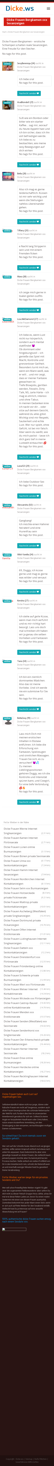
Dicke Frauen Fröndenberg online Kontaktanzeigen (27, 968)
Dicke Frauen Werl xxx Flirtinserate (27, 985)
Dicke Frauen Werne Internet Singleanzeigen (27, 831)
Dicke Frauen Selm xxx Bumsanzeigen (27, 889)
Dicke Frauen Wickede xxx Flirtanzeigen (27, 999)
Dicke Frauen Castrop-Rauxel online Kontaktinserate (27, 1005)
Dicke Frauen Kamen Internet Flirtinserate (27, 840)
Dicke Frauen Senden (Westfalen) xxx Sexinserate (27, 1024)
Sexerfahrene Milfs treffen (27, 1462)
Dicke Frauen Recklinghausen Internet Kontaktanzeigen (27, 1078)
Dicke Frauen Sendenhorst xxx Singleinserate (27, 1033)
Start (4, 32)
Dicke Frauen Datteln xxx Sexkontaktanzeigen (27, 950)
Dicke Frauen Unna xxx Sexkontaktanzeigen (27, 863)
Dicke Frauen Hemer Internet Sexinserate (27, 1051)
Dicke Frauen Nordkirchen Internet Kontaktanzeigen (27, 881)
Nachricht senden (28, 93)
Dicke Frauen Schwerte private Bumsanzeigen (27, 978)
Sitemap (29, 1459)
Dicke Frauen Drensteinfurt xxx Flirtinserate (27, 959)
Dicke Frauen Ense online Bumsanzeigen (27, 1060)
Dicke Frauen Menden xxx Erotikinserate (27, 1014)
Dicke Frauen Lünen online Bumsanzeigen (27, 849)
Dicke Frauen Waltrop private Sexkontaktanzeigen (27, 904)
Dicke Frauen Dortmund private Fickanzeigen (27, 923)
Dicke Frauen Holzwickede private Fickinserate (27, 895)
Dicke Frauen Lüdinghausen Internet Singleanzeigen (27, 941)
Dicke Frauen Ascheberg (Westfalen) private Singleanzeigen (27, 913)
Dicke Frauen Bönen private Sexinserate (27, 856)
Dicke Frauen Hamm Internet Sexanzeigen (27, 872)
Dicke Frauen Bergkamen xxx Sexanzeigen (31, 69)
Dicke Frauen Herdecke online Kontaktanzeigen (27, 1069)
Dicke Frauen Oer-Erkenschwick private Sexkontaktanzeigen (27, 1042)
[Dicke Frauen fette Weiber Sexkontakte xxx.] (19, 8)
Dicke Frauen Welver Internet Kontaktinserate (27, 991)
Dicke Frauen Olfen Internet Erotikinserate (27, 932)
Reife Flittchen (40, 1459)
